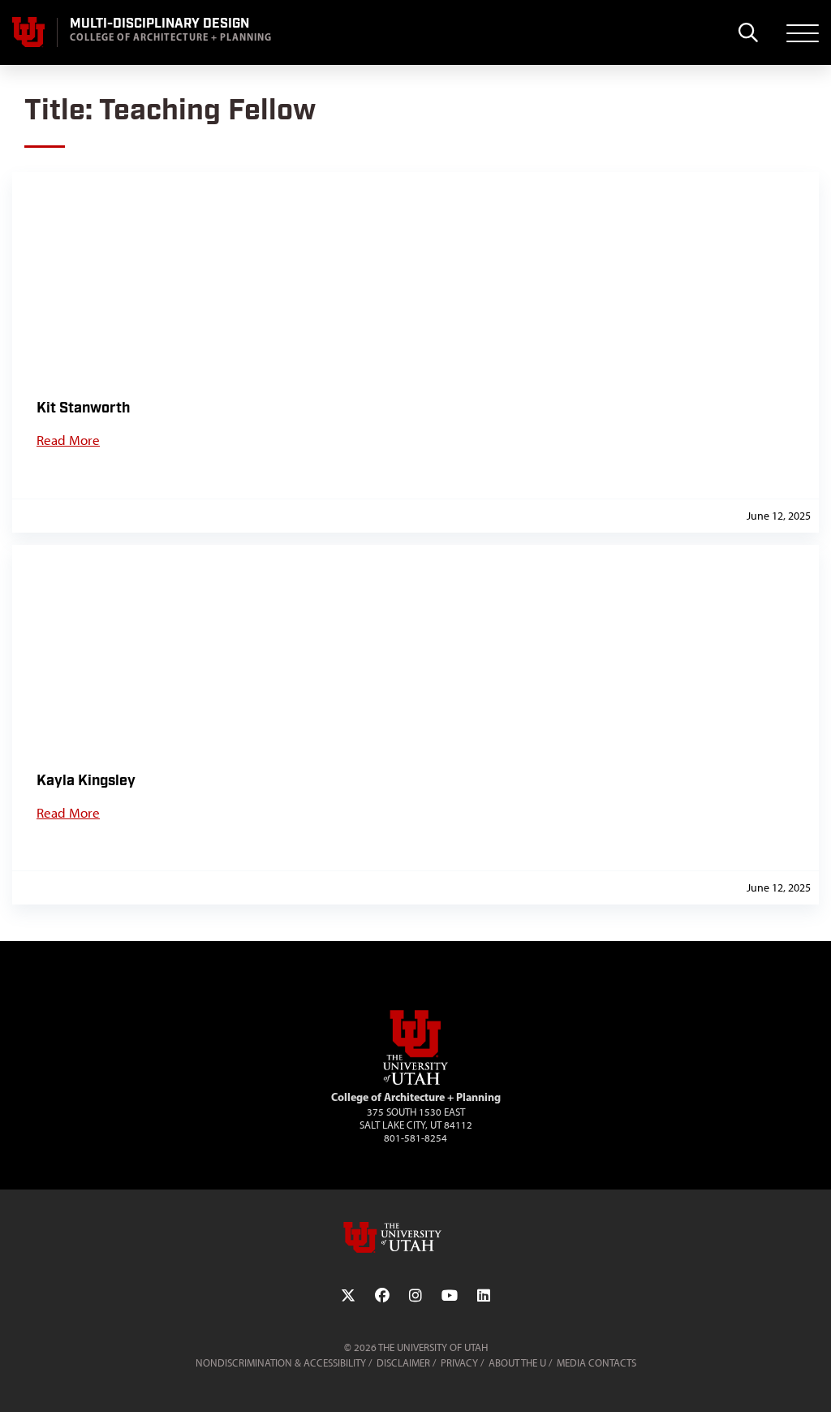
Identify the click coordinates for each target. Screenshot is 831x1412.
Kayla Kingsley (86, 780)
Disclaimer (403, 1363)
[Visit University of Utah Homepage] (28, 32)
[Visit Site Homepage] (415, 1081)
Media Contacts (596, 1363)
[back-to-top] (811, 1380)
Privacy (459, 1363)
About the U (517, 1363)
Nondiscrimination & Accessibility (281, 1363)
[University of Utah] (415, 1237)
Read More (68, 440)
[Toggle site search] (747, 32)
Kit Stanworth (83, 408)
